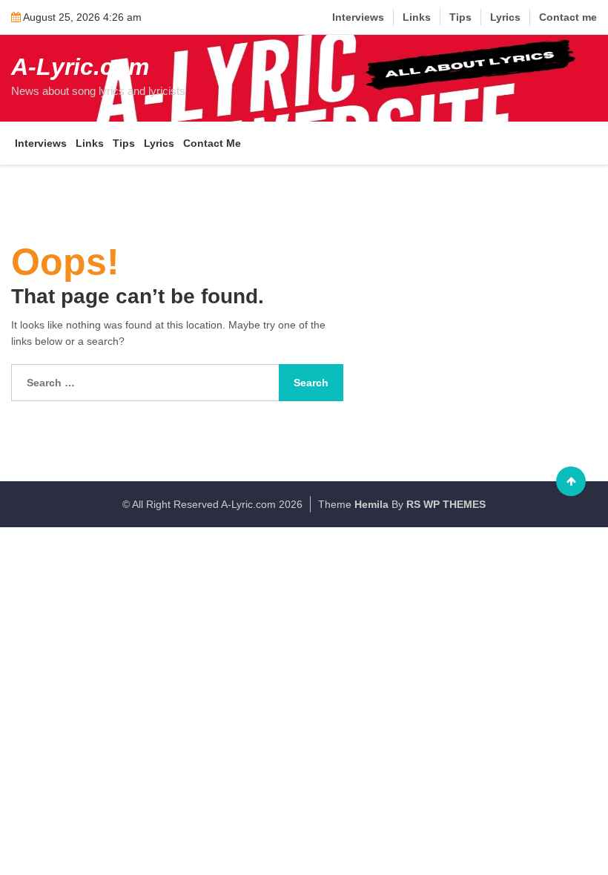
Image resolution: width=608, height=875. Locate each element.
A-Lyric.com (80, 67)
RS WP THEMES (446, 504)
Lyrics (505, 17)
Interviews (358, 17)
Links (417, 17)
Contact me (568, 17)
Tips (460, 17)
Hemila (371, 504)
